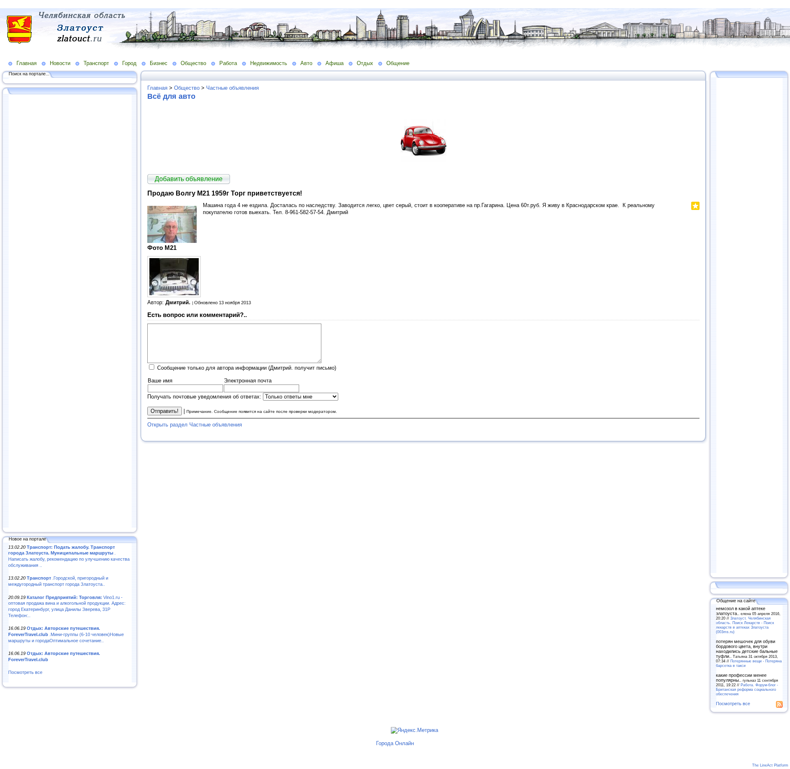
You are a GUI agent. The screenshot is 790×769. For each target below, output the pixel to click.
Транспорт (96, 63)
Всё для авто (171, 96)
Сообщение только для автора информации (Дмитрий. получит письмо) (246, 368)
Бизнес (158, 63)
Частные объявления (232, 88)
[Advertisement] (70, 312)
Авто (306, 63)
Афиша (334, 63)
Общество (193, 63)
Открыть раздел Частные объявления (194, 425)
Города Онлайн (395, 743)
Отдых (365, 63)
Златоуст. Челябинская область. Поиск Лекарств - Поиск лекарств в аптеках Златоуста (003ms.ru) (745, 625)
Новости (60, 63)
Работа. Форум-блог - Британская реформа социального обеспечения (747, 689)
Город (129, 63)
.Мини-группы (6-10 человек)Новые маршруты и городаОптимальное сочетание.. (66, 634)
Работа (228, 63)
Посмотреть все (25, 672)
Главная (26, 63)
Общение (397, 63)
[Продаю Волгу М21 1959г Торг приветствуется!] (172, 241)
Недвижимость (268, 63)
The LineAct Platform (770, 765)
